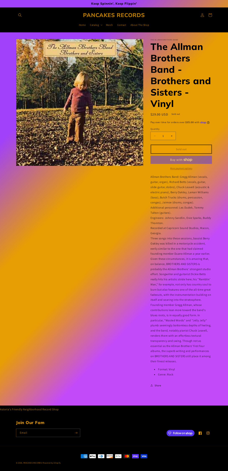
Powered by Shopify (52, 463)
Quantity (155, 128)
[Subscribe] (76, 433)
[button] (20, 15)
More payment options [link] (181, 168)
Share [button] (158, 385)
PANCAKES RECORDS (32, 463)
